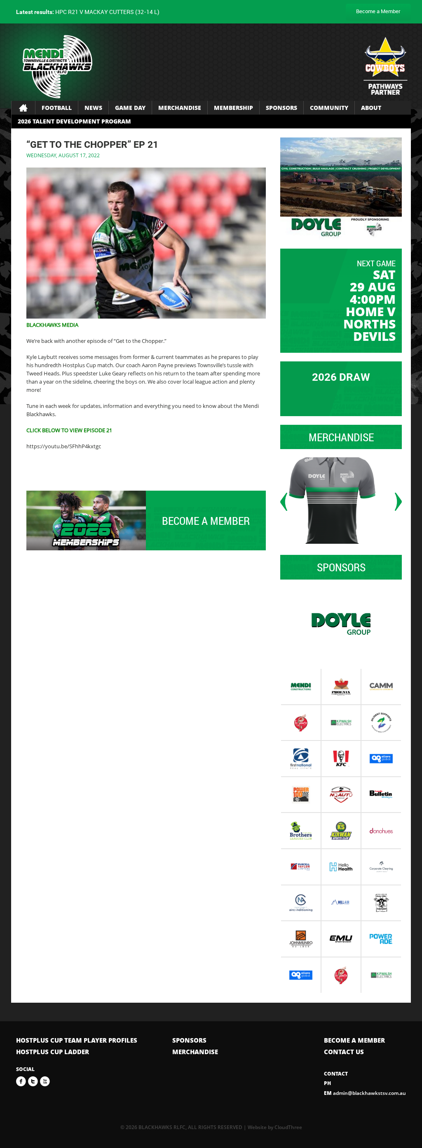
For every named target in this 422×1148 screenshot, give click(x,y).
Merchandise (179, 108)
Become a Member (378, 11)
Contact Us (344, 1052)
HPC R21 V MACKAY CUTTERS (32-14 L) (87, 12)
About (371, 108)
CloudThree (288, 1127)
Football (57, 108)
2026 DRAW (341, 377)
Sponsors (281, 108)
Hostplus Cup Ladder (52, 1052)
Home (23, 108)
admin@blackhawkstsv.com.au (365, 1093)
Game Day (130, 108)
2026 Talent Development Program (74, 121)
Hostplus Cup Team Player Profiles (76, 1040)
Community (329, 108)
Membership (233, 108)
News (93, 108)
